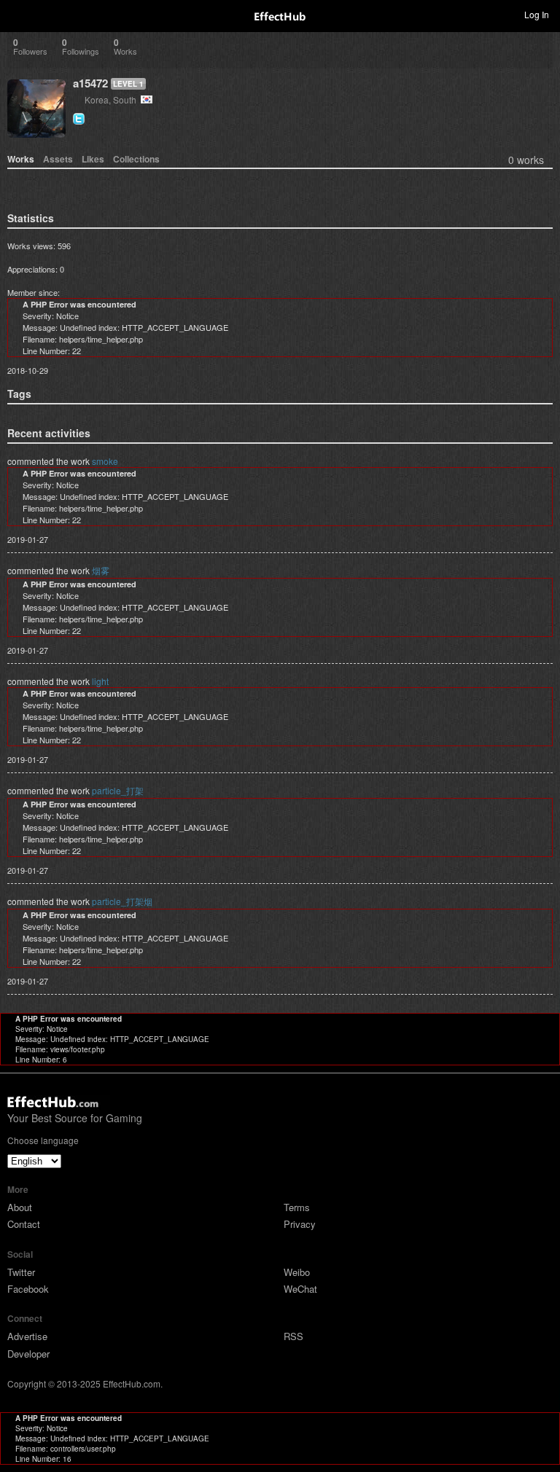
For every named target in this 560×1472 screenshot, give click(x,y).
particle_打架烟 (122, 901)
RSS (293, 1336)
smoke (105, 461)
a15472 (90, 83)
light (100, 681)
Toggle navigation (17, 14)
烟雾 (100, 570)
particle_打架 (118, 790)
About (19, 1207)
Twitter (21, 1272)
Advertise (27, 1336)
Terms (297, 1207)
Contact (23, 1224)
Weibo (297, 1272)
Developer (28, 1354)
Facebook (28, 1289)
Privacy (300, 1224)
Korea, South (113, 99)
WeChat (300, 1289)
